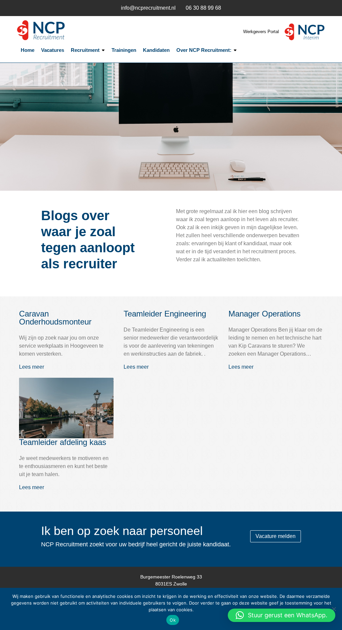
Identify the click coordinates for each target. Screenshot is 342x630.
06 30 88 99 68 (203, 8)
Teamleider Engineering (165, 313)
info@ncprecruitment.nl (148, 8)
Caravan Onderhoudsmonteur (55, 317)
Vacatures (52, 50)
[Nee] (333, 609)
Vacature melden (275, 536)
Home (27, 50)
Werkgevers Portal (261, 31)
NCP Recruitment (57, 30)
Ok (173, 620)
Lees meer (31, 367)
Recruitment (85, 50)
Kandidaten (156, 50)
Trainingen (124, 50)
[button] (281, 615)
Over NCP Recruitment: (203, 50)
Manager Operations (264, 313)
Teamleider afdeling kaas (62, 442)
